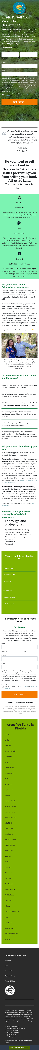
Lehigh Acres (9, 828)
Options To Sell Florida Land (15, 956)
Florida (20, 728)
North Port (8, 856)
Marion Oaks (9, 851)
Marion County (10, 845)
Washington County (11, 934)
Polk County (9, 884)
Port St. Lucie (9, 895)
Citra (6, 762)
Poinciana (8, 878)
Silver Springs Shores (12, 911)
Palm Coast (9, 873)
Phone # (4, 62)
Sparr (6, 917)
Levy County (9, 834)
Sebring (7, 906)
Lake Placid (8, 823)
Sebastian (8, 900)
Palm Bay (8, 867)
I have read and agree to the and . (20, 95)
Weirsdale (8, 939)
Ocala (7, 862)
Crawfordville (9, 773)
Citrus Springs (9, 768)
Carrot (6, 1043)
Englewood (8, 790)
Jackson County (10, 812)
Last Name (23, 59)
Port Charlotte (10, 889)
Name (4, 51)
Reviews (8, 961)
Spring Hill (8, 923)
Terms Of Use (10, 981)
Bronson (8, 745)
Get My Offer (18, 102)
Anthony (8, 740)
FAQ (6, 966)
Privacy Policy (24, 94)
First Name (4, 59)
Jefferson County (10, 817)
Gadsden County (10, 806)
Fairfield (7, 795)
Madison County (10, 840)
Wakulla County (10, 928)
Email (3, 71)
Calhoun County (10, 751)
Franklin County (10, 801)
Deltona (7, 779)
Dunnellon (8, 784)
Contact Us (9, 971)
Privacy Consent (6, 92)
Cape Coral (8, 757)
